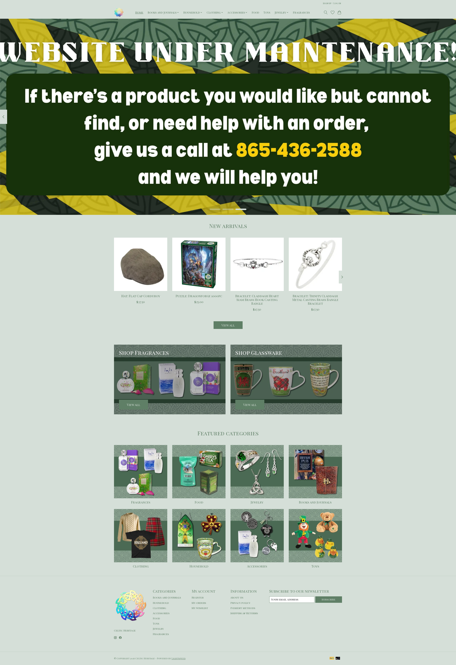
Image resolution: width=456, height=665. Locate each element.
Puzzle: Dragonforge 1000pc (199, 296)
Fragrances (301, 12)
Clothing (141, 566)
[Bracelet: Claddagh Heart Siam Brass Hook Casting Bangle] (257, 264)
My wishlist (200, 608)
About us (236, 597)
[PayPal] (332, 658)
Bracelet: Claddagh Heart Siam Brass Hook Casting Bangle (257, 299)
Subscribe (328, 599)
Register (198, 597)
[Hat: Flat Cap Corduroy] (140, 264)
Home (139, 12)
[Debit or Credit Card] (338, 658)
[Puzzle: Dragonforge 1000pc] (199, 264)
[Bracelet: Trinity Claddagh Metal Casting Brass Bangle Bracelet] (315, 264)
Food (255, 12)
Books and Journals (315, 502)
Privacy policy (240, 603)
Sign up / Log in (332, 3)
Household (199, 566)
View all (228, 325)
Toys (266, 12)
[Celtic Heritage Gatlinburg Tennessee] (119, 12)
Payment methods (242, 608)
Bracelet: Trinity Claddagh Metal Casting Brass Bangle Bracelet (315, 299)
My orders (199, 603)
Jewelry (257, 502)
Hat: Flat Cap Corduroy (140, 296)
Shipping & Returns (244, 613)
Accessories (257, 566)
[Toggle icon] (325, 12)
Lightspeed (179, 658)
